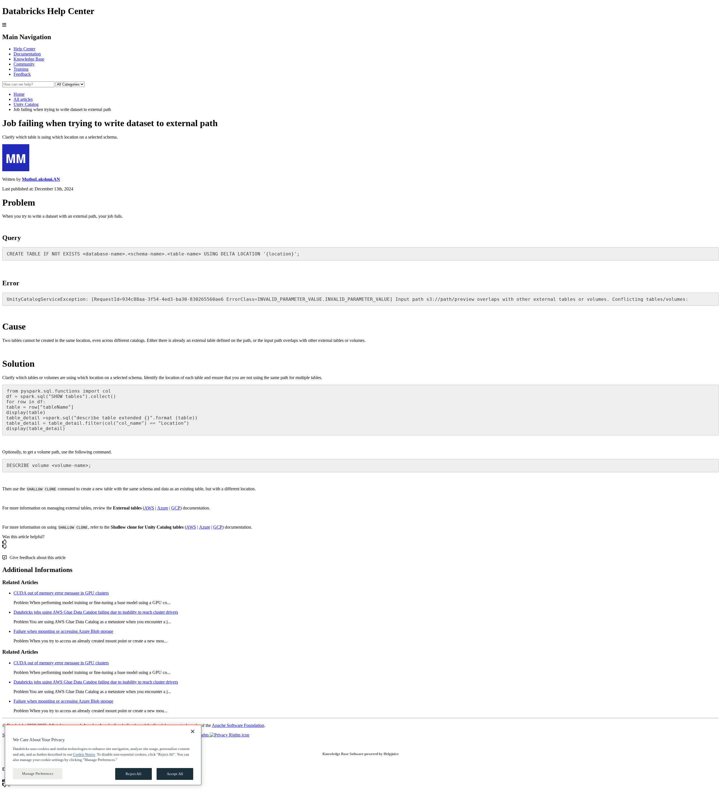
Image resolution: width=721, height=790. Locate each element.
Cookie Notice (84, 754)
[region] (103, 755)
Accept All (175, 774)
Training (21, 69)
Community (24, 64)
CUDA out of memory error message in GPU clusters (61, 593)
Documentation (27, 54)
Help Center (24, 48)
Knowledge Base (29, 59)
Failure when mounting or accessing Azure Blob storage (63, 631)
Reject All (133, 774)
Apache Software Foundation (238, 725)
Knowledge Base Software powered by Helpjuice (360, 754)
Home (19, 94)
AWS (149, 508)
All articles (23, 99)
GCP (175, 508)
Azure (162, 508)
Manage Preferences (37, 773)
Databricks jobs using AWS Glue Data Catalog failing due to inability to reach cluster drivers (96, 612)
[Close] (192, 731)
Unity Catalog (26, 104)
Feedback (22, 74)
